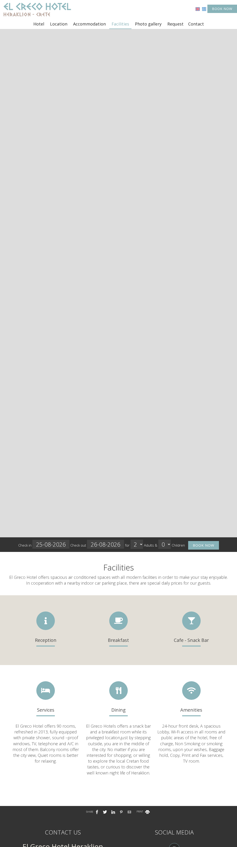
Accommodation (89, 24)
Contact (196, 24)
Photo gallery (148, 24)
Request (175, 24)
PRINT (140, 811)
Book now (222, 8)
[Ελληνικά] (204, 8)
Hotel (38, 24)
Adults (149, 545)
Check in (25, 545)
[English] (197, 8)
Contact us (63, 832)
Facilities (120, 24)
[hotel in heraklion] (37, 9)
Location (58, 24)
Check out (78, 545)
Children (178, 545)
